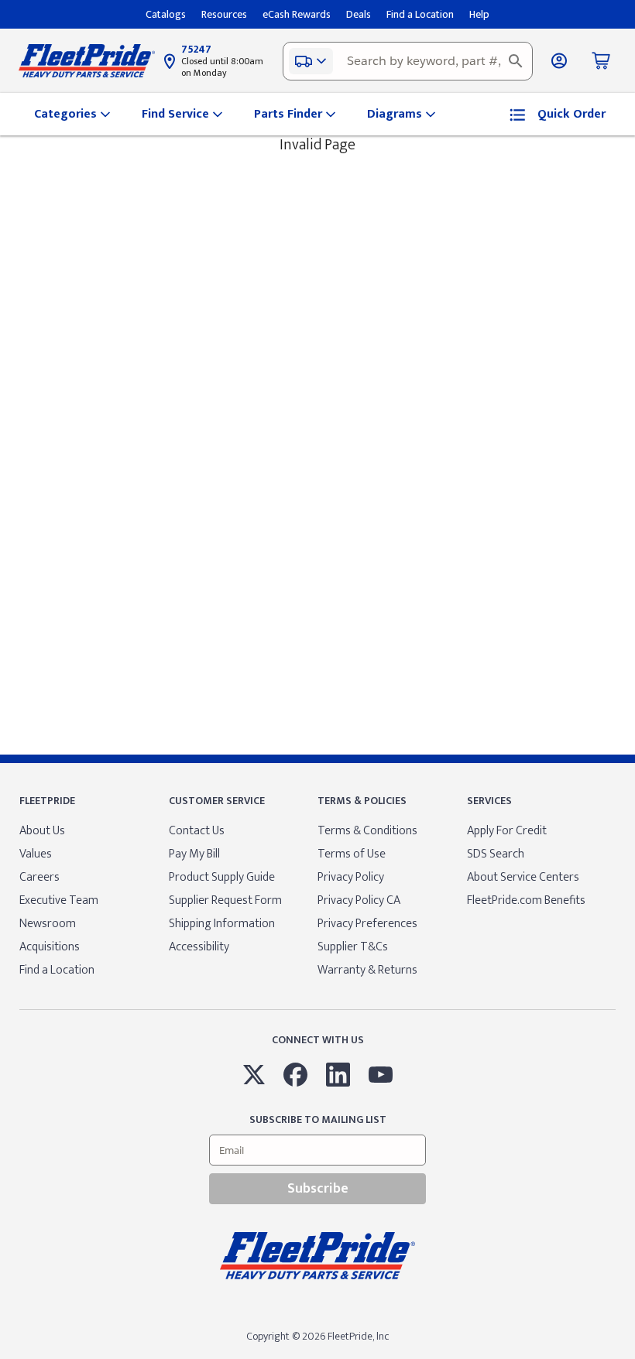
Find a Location (56, 970)
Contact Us (197, 830)
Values (35, 854)
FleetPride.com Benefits (526, 900)
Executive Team (58, 900)
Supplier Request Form (225, 900)
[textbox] (408, 61)
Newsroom (47, 923)
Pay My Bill (194, 854)
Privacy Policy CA (359, 900)
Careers (39, 877)
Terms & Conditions (367, 830)
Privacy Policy (351, 877)
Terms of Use (352, 854)
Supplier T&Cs (353, 946)
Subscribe (317, 1188)
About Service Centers (523, 877)
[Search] (515, 61)
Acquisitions (49, 946)
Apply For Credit (507, 830)
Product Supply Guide (222, 877)
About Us (42, 830)
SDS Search (495, 854)
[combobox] (408, 61)
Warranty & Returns (367, 970)
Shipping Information (222, 923)
